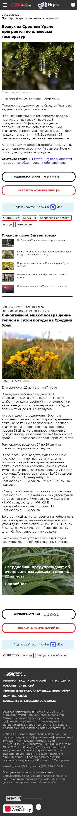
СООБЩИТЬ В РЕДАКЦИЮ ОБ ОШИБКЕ (29, 701)
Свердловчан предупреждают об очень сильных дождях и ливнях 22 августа (37, 571)
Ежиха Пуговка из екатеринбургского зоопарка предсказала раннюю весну (44, 253)
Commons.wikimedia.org (17, 92)
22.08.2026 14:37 (12, 307)
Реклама (9, 680)
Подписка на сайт (33, 680)
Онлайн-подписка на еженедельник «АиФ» (36, 690)
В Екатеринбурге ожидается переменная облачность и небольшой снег (37, 160)
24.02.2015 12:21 (11, 14)
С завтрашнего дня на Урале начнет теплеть (42, 286)
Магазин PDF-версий (18, 685)
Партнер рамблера (33, 799)
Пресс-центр (60, 680)
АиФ (26, 381)
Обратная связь (15, 695)
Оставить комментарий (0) (39, 190)
